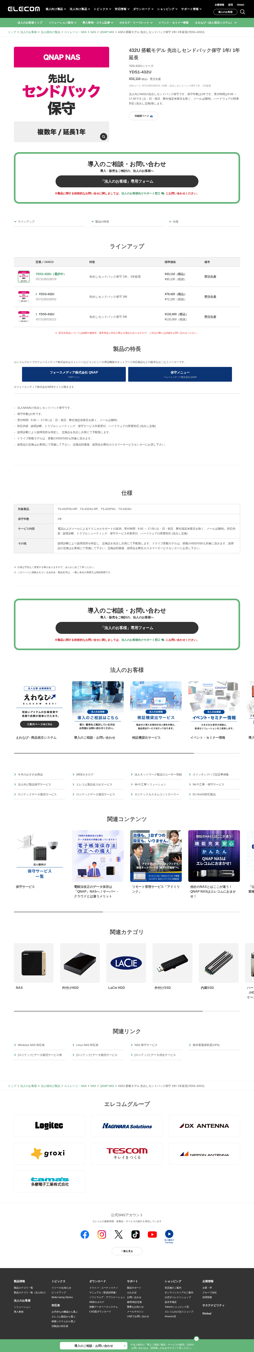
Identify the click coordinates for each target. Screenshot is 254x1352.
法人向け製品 (78, 9)
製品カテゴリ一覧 (23, 1287)
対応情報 (121, 9)
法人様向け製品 (50, 32)
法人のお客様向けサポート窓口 (140, 193)
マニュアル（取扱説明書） (103, 1292)
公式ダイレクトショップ (178, 1297)
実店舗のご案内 (173, 1287)
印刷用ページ (142, 116)
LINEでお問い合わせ (138, 1316)
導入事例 (18, 1311)
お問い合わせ (134, 1297)
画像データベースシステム (103, 1306)
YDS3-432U (46, 294)
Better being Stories (62, 1297)
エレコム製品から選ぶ (63, 1316)
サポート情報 (190, 9)
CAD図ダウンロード (100, 1311)
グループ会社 (209, 1292)
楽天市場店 (171, 1302)
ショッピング (166, 9)
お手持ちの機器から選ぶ (65, 1311)
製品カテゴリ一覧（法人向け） (30, 1292)
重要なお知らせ (135, 1306)
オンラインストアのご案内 (179, 1292)
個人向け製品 (54, 9)
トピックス (101, 9)
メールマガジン (135, 1311)
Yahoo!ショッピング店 (177, 1306)
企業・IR (207, 1287)
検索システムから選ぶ (63, 1321)
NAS (93, 32)
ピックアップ (59, 1292)
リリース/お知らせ (61, 1287)
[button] (58, 1281)
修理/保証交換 (134, 1302)
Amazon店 (170, 1316)
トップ (12, 32)
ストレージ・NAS (75, 32)
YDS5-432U (46, 314)
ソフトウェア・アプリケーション (107, 1297)
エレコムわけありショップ (179, 1311)
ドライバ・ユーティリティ (103, 1287)
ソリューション (22, 1307)
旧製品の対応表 (60, 1326)
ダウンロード (142, 9)
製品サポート (134, 1287)
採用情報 (207, 1297)
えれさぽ (132, 1292)
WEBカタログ (96, 1302)
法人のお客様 (28, 32)
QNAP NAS (107, 32)
